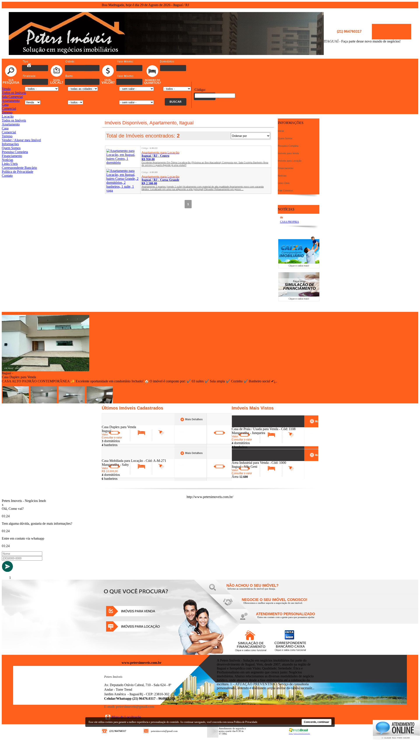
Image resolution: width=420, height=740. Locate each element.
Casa (5, 104)
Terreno (7, 112)
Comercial (9, 108)
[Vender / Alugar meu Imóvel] (273, 604)
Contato (7, 175)
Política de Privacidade (17, 171)
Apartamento (11, 100)
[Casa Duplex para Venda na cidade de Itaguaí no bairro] (45, 370)
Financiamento (12, 156)
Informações (10, 144)
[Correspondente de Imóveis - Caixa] (298, 267)
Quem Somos (11, 148)
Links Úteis (10, 164)
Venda (6, 89)
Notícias (7, 160)
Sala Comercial (12, 97)
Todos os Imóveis (14, 93)
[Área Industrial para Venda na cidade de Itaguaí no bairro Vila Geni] (248, 459)
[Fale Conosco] (258, 590)
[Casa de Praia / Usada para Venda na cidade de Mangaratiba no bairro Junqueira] (248, 426)
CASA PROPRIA (289, 221)
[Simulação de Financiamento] (298, 300)
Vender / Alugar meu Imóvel (21, 140)
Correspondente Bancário (19, 168)
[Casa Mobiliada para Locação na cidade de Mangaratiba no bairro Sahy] (118, 457)
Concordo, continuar (316, 722)
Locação (8, 116)
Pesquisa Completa (15, 152)
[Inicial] (166, 54)
